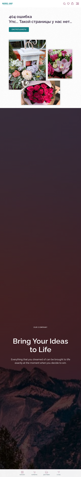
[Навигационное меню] (77, 4)
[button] (64, 3)
